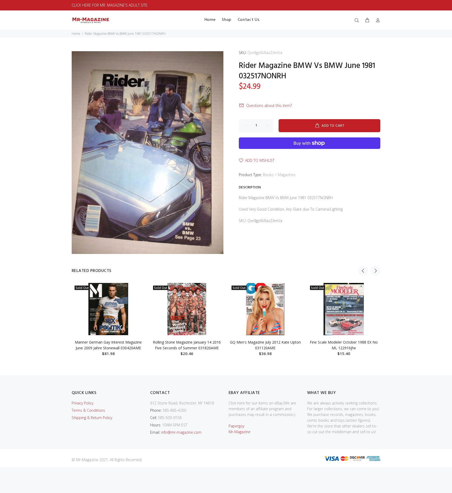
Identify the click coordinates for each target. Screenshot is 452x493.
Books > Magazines (279, 174)
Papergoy (236, 426)
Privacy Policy (82, 403)
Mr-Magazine (239, 431)
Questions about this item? (269, 105)
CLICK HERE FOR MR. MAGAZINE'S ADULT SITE (110, 5)
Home (76, 33)
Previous (363, 271)
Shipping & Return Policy (92, 417)
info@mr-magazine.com (181, 432)
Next (375, 271)
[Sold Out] (108, 309)
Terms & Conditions (88, 410)
